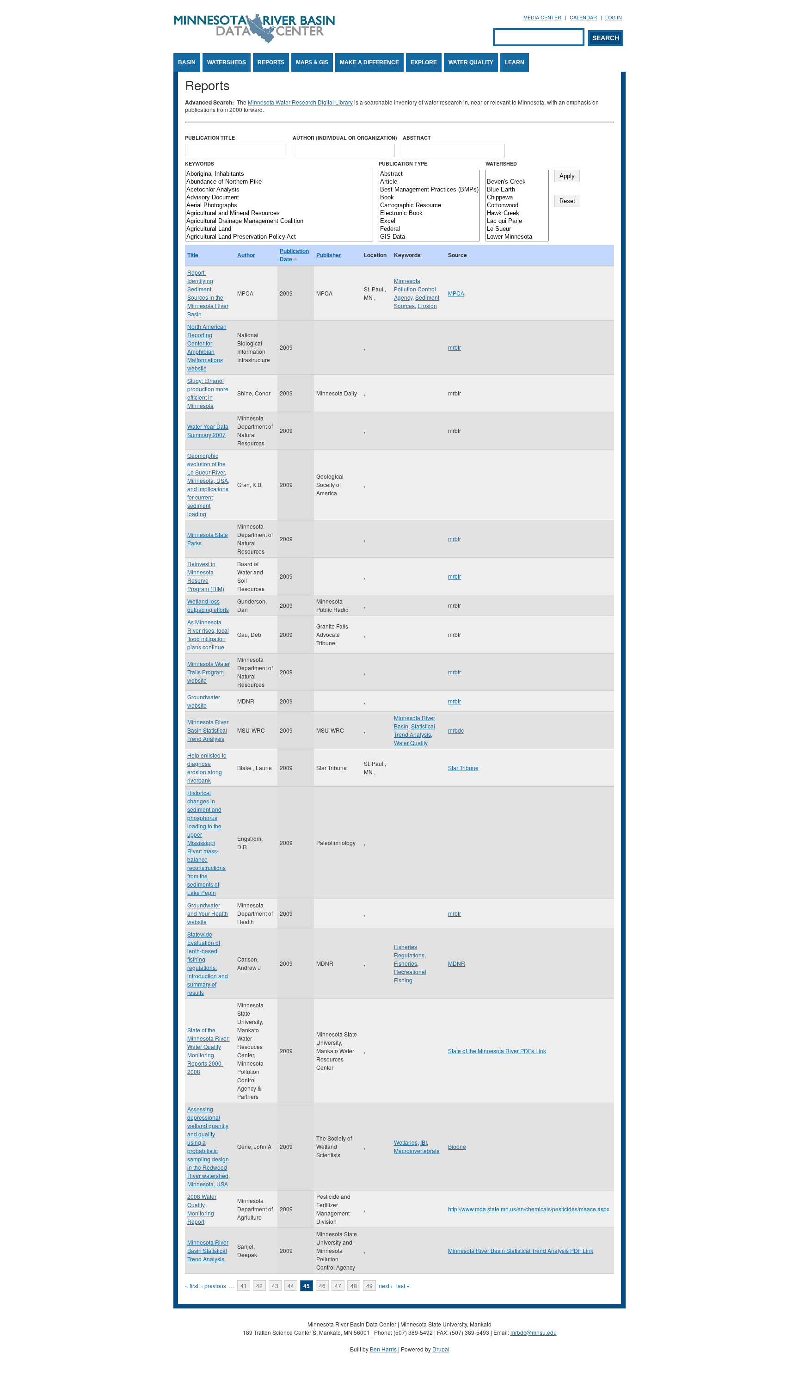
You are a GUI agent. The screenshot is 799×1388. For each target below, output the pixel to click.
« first (191, 1285)
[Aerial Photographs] (279, 206)
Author (246, 255)
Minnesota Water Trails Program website (208, 672)
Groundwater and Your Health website (207, 913)
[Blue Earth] (517, 190)
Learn (514, 62)
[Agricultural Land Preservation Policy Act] (279, 237)
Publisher (328, 255)
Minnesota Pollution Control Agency (415, 289)
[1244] (517, 174)
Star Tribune (463, 767)
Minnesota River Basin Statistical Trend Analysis (207, 730)
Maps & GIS (312, 62)
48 (353, 1285)
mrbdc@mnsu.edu (533, 1332)
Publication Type (403, 163)
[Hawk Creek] (517, 213)
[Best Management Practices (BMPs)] (429, 190)
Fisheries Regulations (409, 951)
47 (338, 1285)
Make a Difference (369, 62)
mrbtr (454, 347)
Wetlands (406, 1142)
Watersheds (226, 62)
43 (275, 1285)
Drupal (440, 1349)
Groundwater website (203, 701)
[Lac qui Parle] (517, 221)
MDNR (456, 963)
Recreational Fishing (410, 976)
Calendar (583, 17)
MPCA (456, 293)
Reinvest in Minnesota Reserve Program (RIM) (205, 576)
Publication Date (294, 255)
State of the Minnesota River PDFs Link (497, 1051)
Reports (271, 62)
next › (386, 1285)
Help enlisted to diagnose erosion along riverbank (207, 767)
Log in (613, 17)
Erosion (427, 305)
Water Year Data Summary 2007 (207, 430)
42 (259, 1285)
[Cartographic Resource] (429, 206)
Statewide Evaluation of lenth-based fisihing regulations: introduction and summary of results (207, 963)
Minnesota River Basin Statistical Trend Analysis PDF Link (520, 1250)
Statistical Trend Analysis (414, 730)
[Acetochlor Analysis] (279, 190)
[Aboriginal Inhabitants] (279, 174)
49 (369, 1285)
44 (291, 1285)
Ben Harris (383, 1349)
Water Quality (471, 62)
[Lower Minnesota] (517, 237)
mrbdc (456, 730)
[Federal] (429, 229)
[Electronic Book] (429, 213)
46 (322, 1285)
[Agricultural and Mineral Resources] (279, 213)
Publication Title (210, 137)
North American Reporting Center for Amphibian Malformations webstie (207, 347)
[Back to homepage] (254, 41)
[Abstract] (429, 174)
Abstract (417, 137)
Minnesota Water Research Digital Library (300, 102)
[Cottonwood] (517, 206)
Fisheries (405, 963)
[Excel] (429, 221)
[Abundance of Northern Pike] (279, 182)
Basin (187, 62)
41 (243, 1285)
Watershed (501, 163)
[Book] (429, 198)
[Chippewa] (517, 198)
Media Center (542, 17)
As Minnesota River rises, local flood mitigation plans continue (208, 634)
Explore (424, 62)
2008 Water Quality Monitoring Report (201, 1208)
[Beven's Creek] (517, 182)
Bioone (457, 1146)
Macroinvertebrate (417, 1150)
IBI (423, 1142)
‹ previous (213, 1285)
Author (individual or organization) (345, 137)
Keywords (199, 163)
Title (192, 255)
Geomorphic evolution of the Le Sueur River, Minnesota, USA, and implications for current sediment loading (208, 484)
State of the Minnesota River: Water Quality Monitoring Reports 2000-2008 (208, 1050)
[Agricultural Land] (279, 229)
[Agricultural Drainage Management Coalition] (279, 221)
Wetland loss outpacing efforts (208, 605)
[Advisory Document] (279, 198)
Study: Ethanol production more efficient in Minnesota (207, 392)
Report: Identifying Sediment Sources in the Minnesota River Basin (207, 293)
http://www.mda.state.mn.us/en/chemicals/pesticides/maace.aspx (528, 1209)
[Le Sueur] (517, 229)
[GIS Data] (429, 237)
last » (403, 1285)
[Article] (429, 182)
